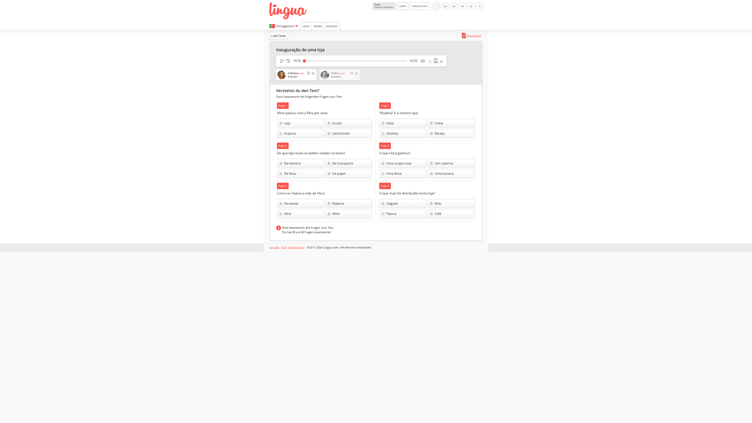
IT (480, 6)
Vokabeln (332, 26)
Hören (318, 26)
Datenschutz (296, 247)
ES (471, 6)
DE (454, 6)
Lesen (306, 26)
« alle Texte (278, 36)
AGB (283, 247)
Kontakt (274, 247)
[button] (281, 61)
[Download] (313, 72)
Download (474, 36)
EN (445, 6)
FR (462, 6)
